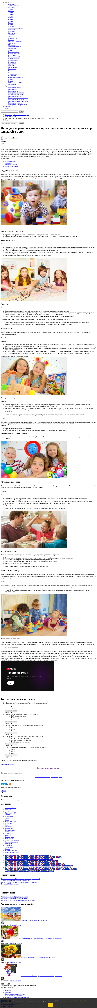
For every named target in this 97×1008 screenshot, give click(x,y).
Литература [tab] (8, 845)
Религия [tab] (7, 814)
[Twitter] (4, 784)
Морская (13, 705)
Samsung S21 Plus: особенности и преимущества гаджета (19, 882)
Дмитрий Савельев (16, 943)
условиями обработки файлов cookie (76, 1001)
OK (50, 1005)
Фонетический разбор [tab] (12, 852)
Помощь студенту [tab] (10, 830)
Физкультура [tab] (9, 828)
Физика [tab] (7, 818)
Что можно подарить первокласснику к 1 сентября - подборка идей (40, 938)
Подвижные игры (10, 161)
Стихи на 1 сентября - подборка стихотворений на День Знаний (41, 976)
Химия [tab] (7, 811)
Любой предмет (16, 718)
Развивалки (8, 163)
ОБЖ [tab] (6, 825)
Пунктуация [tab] (9, 832)
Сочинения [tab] (8, 823)
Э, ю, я (13, 731)
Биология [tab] (8, 809)
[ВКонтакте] (2, 784)
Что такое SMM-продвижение (10, 884)
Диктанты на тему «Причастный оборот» (14, 898)
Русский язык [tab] (9, 847)
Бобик (13, 749)
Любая (13, 707)
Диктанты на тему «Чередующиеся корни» (14, 897)
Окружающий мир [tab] (11, 850)
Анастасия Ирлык (15, 962)
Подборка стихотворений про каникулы (34, 920)
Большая (13, 709)
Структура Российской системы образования (15, 880)
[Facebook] (7, 784)
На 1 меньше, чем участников (20, 738)
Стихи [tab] (7, 820)
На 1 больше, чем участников (20, 742)
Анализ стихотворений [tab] (12, 840)
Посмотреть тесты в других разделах (48, 777)
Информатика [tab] (9, 816)
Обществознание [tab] (10, 821)
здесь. (35, 760)
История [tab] (7, 849)
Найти (21, 123)
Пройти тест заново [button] (7, 764)
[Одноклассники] (10, 784)
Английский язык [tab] (10, 808)
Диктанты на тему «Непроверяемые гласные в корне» (18, 900)
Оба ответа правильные (18, 720)
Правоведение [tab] (9, 837)
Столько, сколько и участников (21, 740)
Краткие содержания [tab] (11, 842)
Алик (12, 753)
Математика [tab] (8, 833)
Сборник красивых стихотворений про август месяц (38, 957)
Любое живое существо (18, 716)
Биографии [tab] (8, 843)
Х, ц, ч (13, 727)
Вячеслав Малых (15, 925)
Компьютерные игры (11, 166)
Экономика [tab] (8, 826)
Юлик (13, 751)
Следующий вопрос (11, 710)
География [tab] (8, 835)
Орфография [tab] (9, 838)
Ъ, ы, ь (13, 729)
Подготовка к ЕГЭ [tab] (11, 813)
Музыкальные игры (11, 165)
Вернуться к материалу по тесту (48, 768)
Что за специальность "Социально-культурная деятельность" (20, 879)
